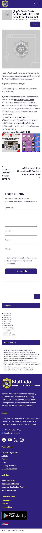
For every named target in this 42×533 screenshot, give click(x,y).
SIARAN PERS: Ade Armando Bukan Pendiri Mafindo (18, 350)
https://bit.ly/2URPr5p (25, 123)
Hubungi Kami (7, 507)
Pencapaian (6, 500)
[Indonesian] (6, 523)
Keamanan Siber (8, 496)
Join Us (5, 503)
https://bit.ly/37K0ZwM (20, 132)
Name (8, 231)
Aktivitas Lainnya (9, 490)
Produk (4, 459)
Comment (9, 208)
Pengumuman (8, 329)
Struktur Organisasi (10, 452)
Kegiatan (6, 315)
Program (6, 321)
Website (8, 249)
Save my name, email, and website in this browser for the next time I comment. (21, 261)
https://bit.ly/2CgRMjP (19, 117)
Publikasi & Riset (8, 480)
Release (6, 333)
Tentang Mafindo (8, 465)
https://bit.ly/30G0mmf (24, 100)
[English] (3, 523)
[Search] (37, 296)
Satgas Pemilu (8, 327)
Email (8, 240)
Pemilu (6, 323)
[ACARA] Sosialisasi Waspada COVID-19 (6, 174)
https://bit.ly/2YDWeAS (30, 108)
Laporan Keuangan (9, 469)
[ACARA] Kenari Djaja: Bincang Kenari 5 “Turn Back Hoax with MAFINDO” (28, 171)
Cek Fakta (6, 317)
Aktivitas (6, 313)
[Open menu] (38, 4)
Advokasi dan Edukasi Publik (13, 487)
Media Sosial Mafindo (10, 484)
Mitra (4, 462)
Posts (5, 331)
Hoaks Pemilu (7, 325)
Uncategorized (8, 335)
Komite (5, 456)
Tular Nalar (6, 319)
